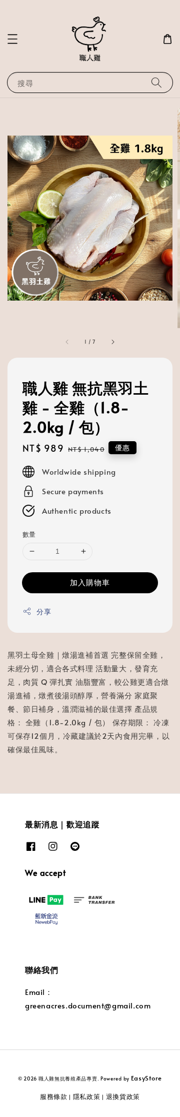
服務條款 (54, 1096)
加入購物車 (90, 582)
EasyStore (146, 1077)
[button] (13, 39)
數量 (29, 534)
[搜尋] (156, 82)
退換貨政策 (123, 1096)
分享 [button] (43, 611)
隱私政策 (86, 1096)
